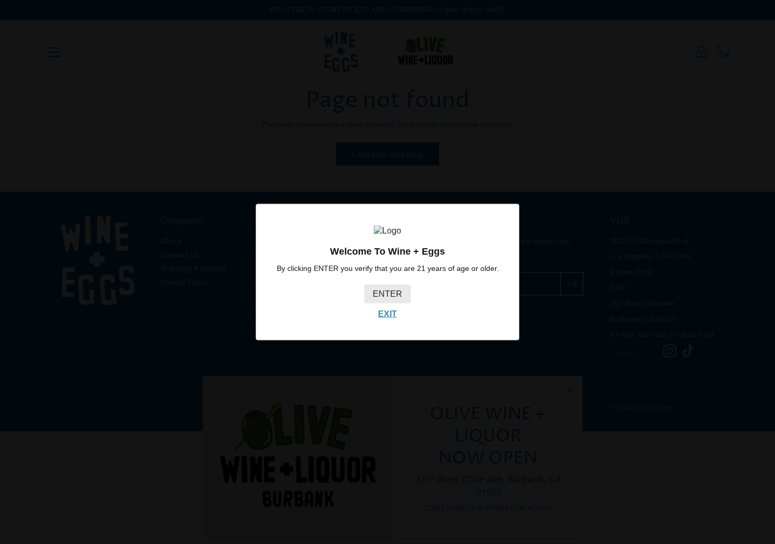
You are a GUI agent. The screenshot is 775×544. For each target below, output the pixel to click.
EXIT (387, 313)
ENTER (387, 293)
